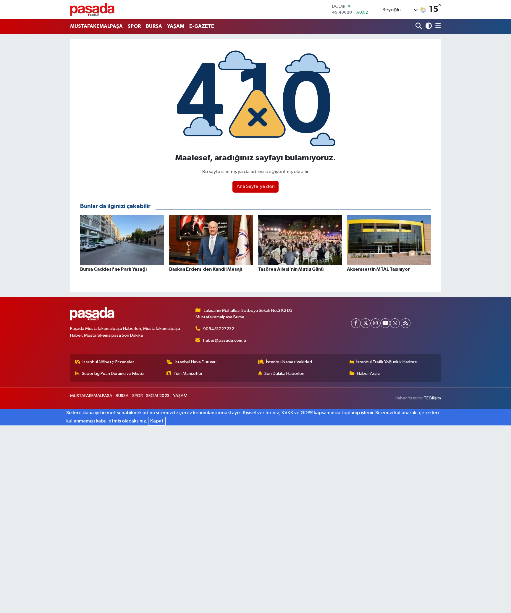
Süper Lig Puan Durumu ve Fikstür (113, 373)
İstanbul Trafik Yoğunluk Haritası (386, 362)
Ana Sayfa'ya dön (256, 186)
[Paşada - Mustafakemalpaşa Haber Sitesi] (92, 9)
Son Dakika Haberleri (284, 373)
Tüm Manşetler (188, 373)
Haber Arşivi (368, 373)
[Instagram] (375, 323)
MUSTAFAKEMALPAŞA (96, 26)
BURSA (154, 26)
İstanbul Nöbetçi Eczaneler (108, 362)
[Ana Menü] (437, 26)
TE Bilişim (432, 398)
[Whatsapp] (395, 323)
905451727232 (218, 329)
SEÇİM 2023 (157, 395)
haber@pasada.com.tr (225, 340)
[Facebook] (356, 323)
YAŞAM (175, 26)
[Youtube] (385, 323)
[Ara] (419, 26)
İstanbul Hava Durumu (195, 362)
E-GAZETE (201, 26)
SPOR (134, 26)
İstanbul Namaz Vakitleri (289, 362)
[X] (366, 323)
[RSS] (405, 323)
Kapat (157, 421)
